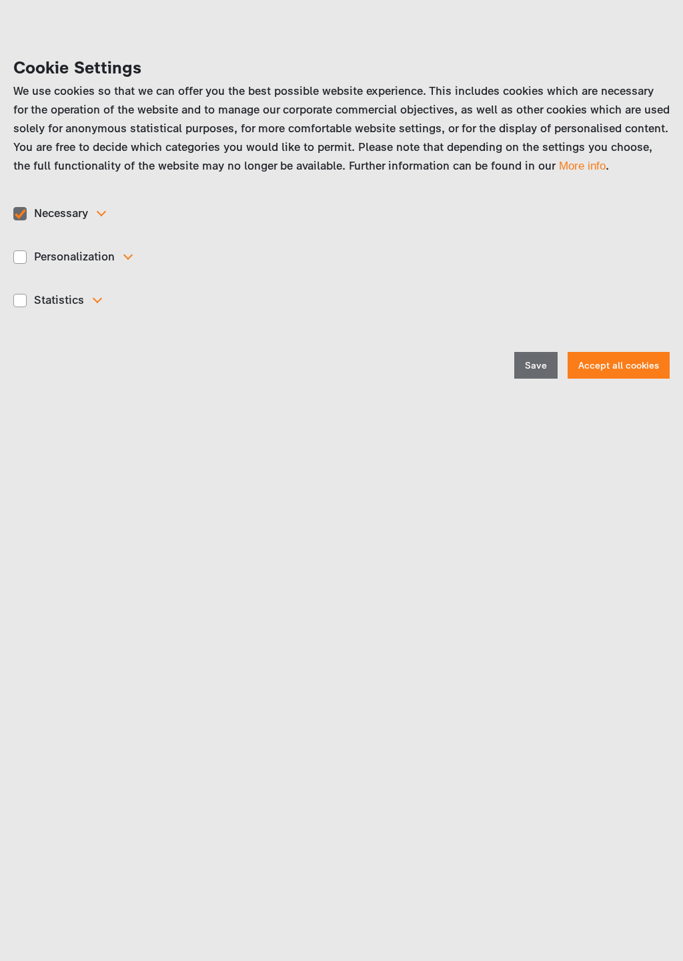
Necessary (61, 213)
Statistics (59, 300)
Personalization (74, 256)
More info (582, 166)
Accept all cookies (618, 365)
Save (536, 365)
